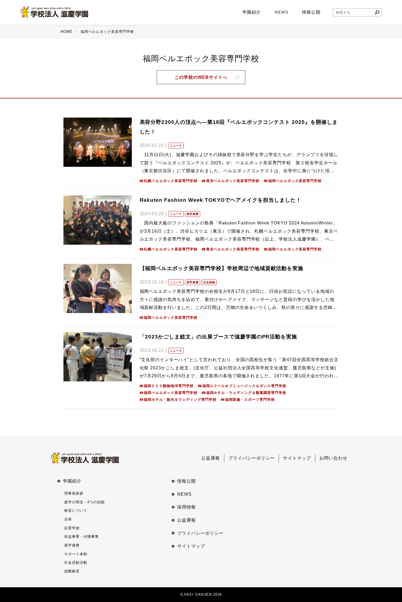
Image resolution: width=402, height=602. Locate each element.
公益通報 (210, 458)
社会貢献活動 (75, 562)
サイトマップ (297, 458)
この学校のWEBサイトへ (201, 77)
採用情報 (186, 507)
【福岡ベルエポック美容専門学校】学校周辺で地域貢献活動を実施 (222, 268)
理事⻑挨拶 (73, 493)
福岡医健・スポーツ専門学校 (250, 400)
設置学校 (72, 528)
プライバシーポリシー (251, 458)
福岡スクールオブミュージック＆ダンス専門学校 (244, 386)
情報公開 (186, 481)
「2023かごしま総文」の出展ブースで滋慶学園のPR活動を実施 (218, 337)
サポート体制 (75, 554)
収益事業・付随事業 (81, 536)
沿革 (68, 519)
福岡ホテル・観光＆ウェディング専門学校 (180, 400)
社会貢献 (209, 282)
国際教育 (72, 571)
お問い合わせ (333, 458)
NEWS (184, 494)
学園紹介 (72, 481)
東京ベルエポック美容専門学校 (233, 181)
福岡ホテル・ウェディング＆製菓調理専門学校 (246, 393)
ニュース (176, 145)
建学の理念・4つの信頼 (84, 502)
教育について (75, 511)
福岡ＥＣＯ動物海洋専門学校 (168, 386)
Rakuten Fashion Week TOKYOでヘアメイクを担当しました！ (220, 200)
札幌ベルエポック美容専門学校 (170, 181)
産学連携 (193, 213)
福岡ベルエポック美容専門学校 (295, 181)
